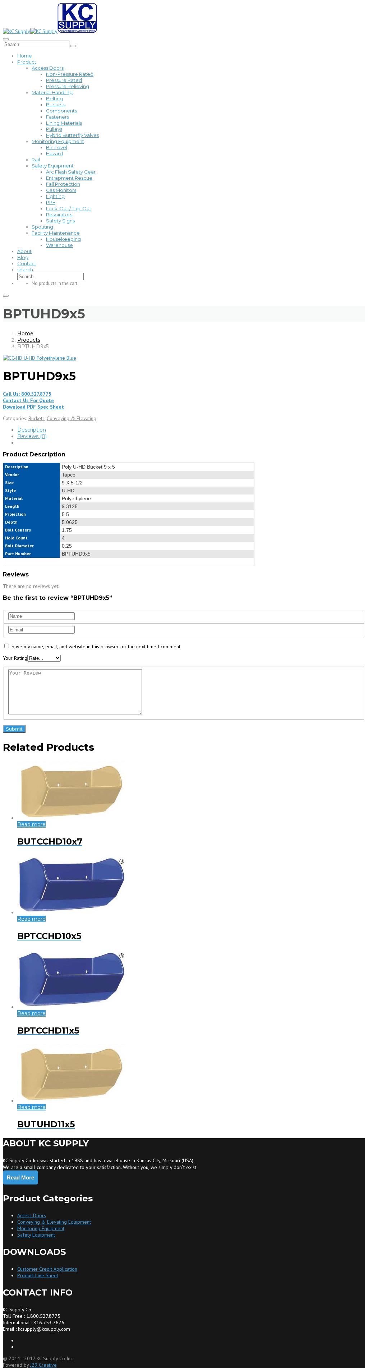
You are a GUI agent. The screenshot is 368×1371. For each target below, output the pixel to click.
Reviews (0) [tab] (32, 436)
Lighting (55, 196)
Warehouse (59, 245)
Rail (36, 159)
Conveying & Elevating (71, 418)
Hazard (54, 153)
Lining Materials (64, 123)
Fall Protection (63, 184)
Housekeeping (63, 239)
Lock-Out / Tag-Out (68, 208)
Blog (22, 257)
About (24, 251)
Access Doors (48, 68)
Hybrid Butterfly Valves (72, 135)
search (25, 269)
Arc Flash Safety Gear (71, 172)
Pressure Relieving (67, 86)
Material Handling (52, 92)
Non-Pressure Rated (69, 74)
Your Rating (15, 658)
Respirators (59, 214)
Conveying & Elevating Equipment (54, 1222)
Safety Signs (60, 221)
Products (28, 340)
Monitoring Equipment (58, 141)
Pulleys (54, 129)
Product (26, 62)
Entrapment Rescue (69, 178)
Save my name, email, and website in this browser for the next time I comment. (96, 646)
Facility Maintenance (56, 233)
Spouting (42, 227)
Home (24, 56)
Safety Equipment (53, 166)
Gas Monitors (61, 190)
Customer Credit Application (47, 1269)
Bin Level (56, 147)
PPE (50, 202)
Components (61, 111)
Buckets (55, 104)
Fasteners (57, 117)
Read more (31, 824)
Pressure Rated (64, 80)
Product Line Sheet (37, 1275)
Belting (54, 98)
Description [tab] (31, 430)
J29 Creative (43, 1365)
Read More (20, 1177)
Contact (26, 263)
